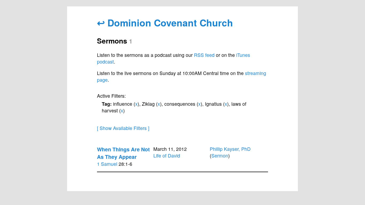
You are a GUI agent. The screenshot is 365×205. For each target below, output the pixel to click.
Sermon (219, 155)
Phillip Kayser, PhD (230, 148)
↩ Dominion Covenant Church (165, 22)
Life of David (166, 155)
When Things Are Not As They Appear (123, 152)
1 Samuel (107, 163)
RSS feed (204, 55)
